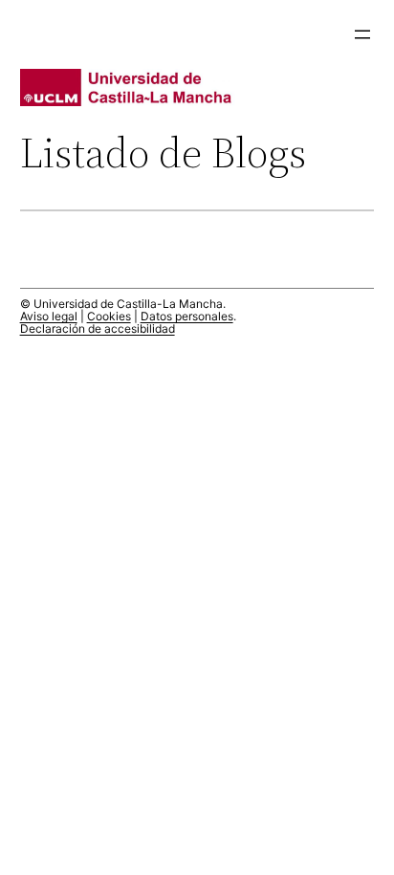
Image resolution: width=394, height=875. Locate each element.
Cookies (109, 316)
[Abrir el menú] (362, 34)
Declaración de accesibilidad (97, 328)
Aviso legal (48, 316)
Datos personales (187, 316)
